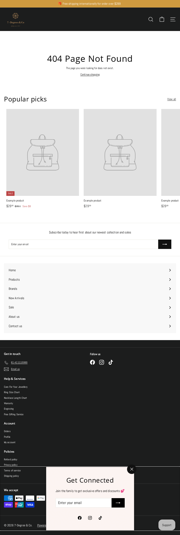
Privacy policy (10, 464)
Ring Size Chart (12, 392)
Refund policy (10, 459)
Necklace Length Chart (15, 397)
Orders (7, 431)
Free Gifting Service (13, 414)
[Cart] (161, 19)
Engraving (9, 408)
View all (171, 99)
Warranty (8, 403)
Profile (7, 436)
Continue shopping (90, 74)
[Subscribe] (117, 503)
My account (9, 442)
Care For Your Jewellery (15, 386)
